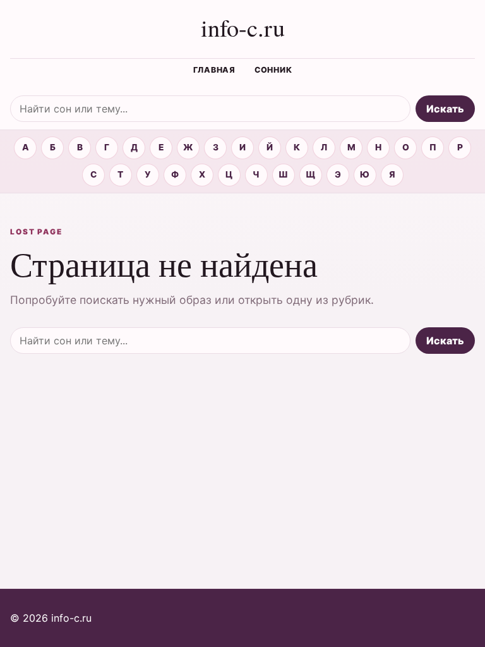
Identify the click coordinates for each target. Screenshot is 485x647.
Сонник (273, 70)
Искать (445, 108)
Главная (214, 70)
